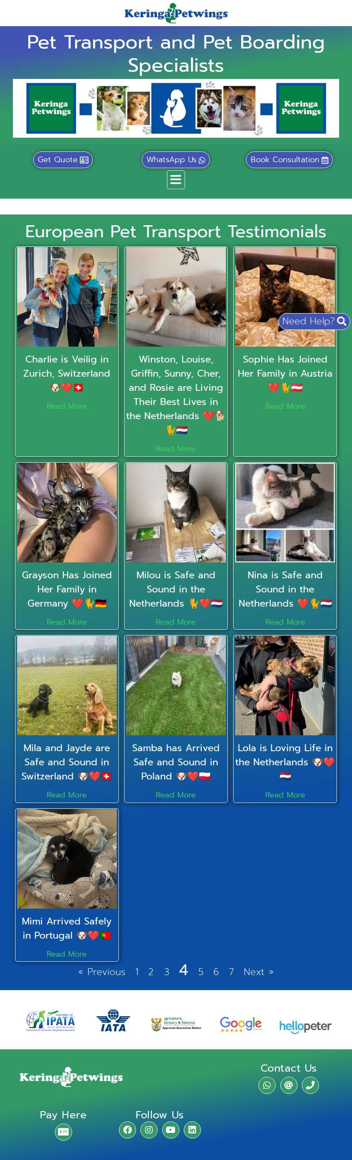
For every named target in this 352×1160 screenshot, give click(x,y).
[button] (176, 179)
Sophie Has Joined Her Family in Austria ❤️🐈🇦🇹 (285, 373)
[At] (288, 1085)
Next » (259, 972)
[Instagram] (149, 1130)
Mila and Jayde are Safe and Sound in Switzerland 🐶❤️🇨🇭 (66, 762)
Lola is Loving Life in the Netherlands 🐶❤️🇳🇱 (285, 762)
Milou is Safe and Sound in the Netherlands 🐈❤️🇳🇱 (175, 589)
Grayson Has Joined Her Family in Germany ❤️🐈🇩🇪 (67, 589)
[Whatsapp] (267, 1085)
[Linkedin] (192, 1130)
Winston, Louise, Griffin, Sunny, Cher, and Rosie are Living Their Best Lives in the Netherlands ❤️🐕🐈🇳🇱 (176, 394)
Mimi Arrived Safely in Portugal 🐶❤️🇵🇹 (67, 928)
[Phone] (310, 1085)
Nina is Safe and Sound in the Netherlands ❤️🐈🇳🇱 (285, 589)
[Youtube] (170, 1130)
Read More (67, 406)
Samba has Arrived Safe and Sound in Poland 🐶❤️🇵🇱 (176, 762)
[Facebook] (127, 1130)
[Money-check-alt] (63, 1132)
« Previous (101, 972)
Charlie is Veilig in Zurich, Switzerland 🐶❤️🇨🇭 (66, 373)
